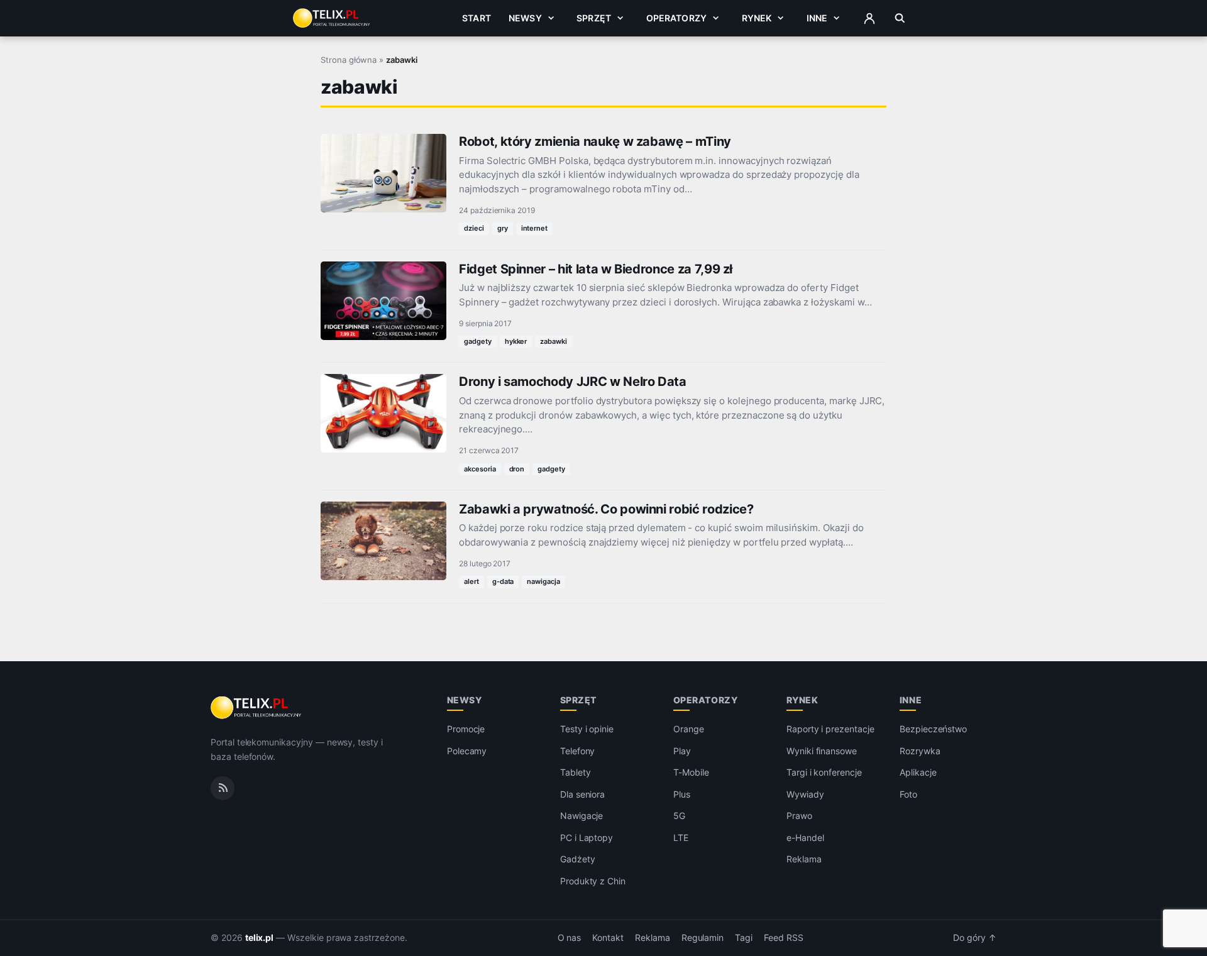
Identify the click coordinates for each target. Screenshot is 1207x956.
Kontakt (608, 938)
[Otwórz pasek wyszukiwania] (900, 18)
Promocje (466, 728)
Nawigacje (582, 815)
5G (679, 815)
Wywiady (805, 794)
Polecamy (467, 750)
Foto (908, 794)
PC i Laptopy (586, 837)
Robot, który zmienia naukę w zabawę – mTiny (595, 141)
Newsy (525, 18)
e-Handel (805, 837)
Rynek (757, 18)
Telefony (577, 750)
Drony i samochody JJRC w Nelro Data (572, 381)
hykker (516, 341)
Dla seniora (582, 794)
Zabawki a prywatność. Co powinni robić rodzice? (606, 509)
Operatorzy (676, 18)
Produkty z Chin (593, 881)
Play (682, 750)
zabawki (553, 341)
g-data (503, 581)
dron (517, 468)
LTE (680, 837)
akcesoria (480, 468)
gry (502, 228)
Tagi (743, 938)
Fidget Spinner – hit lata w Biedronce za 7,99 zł (595, 269)
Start (476, 18)
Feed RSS (783, 938)
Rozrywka (920, 750)
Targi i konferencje (824, 772)
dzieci (474, 228)
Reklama (804, 859)
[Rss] (222, 788)
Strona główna (349, 60)
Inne (817, 18)
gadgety (478, 341)
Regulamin (702, 938)
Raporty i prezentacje (830, 728)
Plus (681, 794)
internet (534, 228)
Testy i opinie (587, 728)
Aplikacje (918, 772)
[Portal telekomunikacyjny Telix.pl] (257, 707)
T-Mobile (691, 772)
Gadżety (577, 859)
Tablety (575, 772)
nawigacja (543, 581)
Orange (688, 728)
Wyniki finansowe (821, 750)
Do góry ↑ (974, 938)
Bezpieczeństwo (933, 728)
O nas (569, 938)
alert (471, 581)
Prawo (799, 815)
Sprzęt (593, 18)
